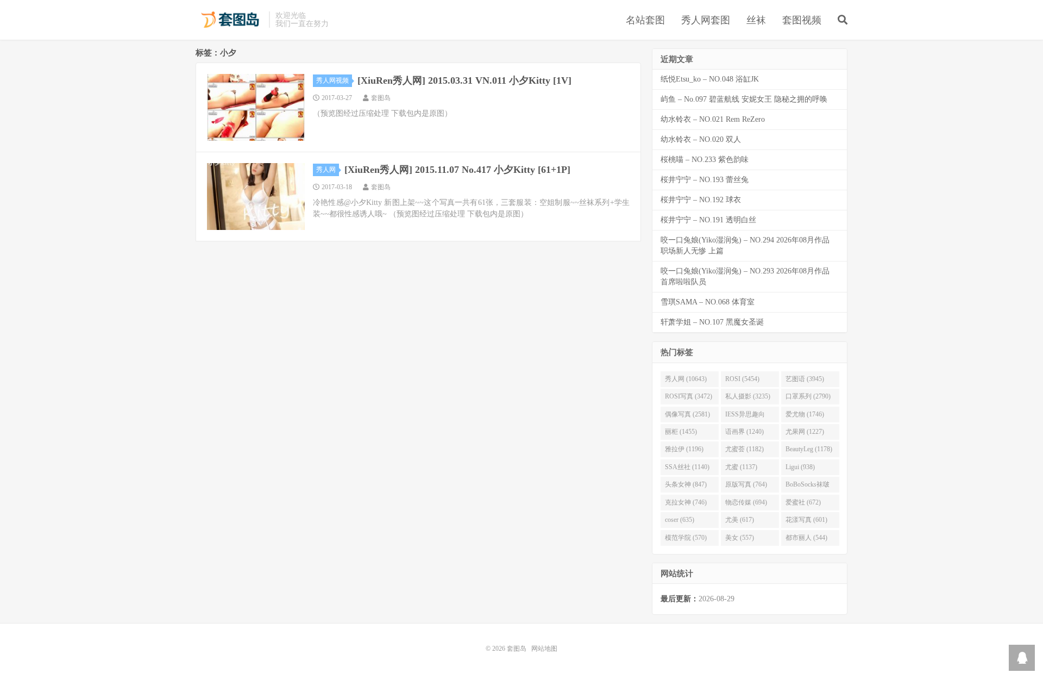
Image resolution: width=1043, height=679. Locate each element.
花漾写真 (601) (806, 520)
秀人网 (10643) (686, 379)
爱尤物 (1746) (805, 414)
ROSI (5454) (742, 379)
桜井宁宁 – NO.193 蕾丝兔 (705, 180)
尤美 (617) (739, 520)
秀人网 (326, 169)
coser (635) (679, 520)
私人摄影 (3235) (747, 396)
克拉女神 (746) (686, 502)
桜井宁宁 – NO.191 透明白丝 (708, 220)
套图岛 (229, 19)
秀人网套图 (705, 20)
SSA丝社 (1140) (687, 467)
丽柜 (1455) (681, 431)
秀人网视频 (332, 80)
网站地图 (544, 648)
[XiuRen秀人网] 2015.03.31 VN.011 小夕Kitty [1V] (464, 80)
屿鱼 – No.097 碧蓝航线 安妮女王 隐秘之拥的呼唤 (744, 99)
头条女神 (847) (686, 484)
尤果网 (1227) (805, 431)
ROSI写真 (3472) (688, 396)
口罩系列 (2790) (808, 396)
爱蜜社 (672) (803, 502)
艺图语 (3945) (805, 379)
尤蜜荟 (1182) (744, 449)
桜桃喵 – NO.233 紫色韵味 (705, 159)
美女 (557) (739, 537)
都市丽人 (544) (806, 537)
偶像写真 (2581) (687, 414)
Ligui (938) (800, 467)
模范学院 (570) (686, 537)
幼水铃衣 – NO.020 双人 (701, 139)
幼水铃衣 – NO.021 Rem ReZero (713, 119)
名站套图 (645, 20)
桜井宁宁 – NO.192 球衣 (701, 200)
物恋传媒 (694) (746, 502)
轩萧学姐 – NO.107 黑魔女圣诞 (712, 322)
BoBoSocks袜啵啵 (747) (808, 487)
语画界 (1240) (744, 431)
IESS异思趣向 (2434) (745, 416)
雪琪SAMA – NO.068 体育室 (708, 302)
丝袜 (756, 20)
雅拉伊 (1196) (684, 449)
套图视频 (801, 20)
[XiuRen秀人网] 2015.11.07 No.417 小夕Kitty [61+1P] (457, 169)
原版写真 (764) (746, 484)
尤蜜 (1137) (741, 467)
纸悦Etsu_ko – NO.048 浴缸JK (710, 79)
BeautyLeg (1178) (809, 449)
